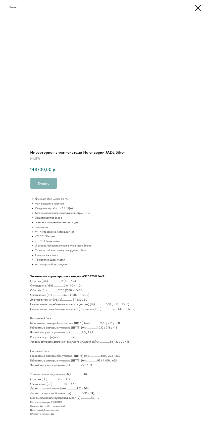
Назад (13, 7)
